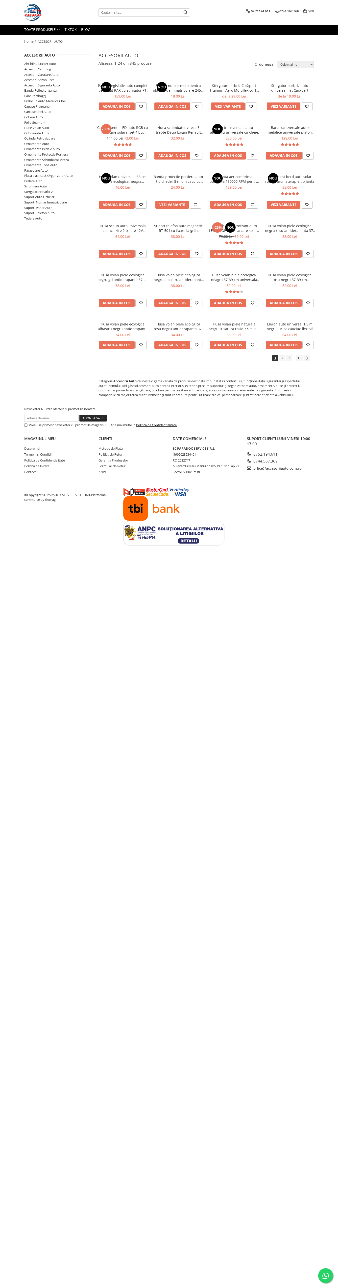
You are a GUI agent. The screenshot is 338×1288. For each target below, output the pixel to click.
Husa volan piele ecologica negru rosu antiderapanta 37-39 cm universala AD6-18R (289, 228)
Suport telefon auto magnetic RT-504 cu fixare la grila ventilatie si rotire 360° (178, 228)
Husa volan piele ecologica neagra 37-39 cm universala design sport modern (234, 277)
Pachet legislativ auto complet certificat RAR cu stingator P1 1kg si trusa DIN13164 (122, 88)
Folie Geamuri (34, 122)
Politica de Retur (110, 454)
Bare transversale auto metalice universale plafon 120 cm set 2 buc (290, 130)
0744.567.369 (265, 461)
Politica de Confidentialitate (156, 425)
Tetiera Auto (33, 218)
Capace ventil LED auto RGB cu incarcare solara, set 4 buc (122, 130)
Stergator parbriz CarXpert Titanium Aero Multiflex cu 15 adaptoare (234, 88)
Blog (85, 29)
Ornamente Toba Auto (40, 165)
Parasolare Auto (36, 170)
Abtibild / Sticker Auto (40, 63)
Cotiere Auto (33, 117)
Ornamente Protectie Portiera (46, 154)
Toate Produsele (40, 29)
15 (299, 358)
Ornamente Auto (36, 143)
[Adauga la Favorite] (141, 106)
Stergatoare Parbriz (38, 191)
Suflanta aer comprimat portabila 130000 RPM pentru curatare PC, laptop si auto (234, 179)
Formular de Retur (111, 466)
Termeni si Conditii (37, 454)
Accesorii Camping (37, 69)
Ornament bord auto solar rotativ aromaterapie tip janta (289, 179)
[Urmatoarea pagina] (307, 358)
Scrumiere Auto (35, 186)
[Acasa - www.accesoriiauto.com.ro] (49, 12)
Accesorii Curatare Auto (41, 74)
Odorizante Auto (36, 133)
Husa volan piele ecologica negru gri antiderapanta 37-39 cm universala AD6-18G (122, 277)
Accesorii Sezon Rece (39, 80)
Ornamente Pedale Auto (42, 149)
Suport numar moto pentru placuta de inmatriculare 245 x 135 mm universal (178, 88)
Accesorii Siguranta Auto (42, 85)
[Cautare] (185, 12)
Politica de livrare (36, 466)
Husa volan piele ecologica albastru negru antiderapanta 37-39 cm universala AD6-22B (122, 326)
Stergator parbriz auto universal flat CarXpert (289, 88)
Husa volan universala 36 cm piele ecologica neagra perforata (122, 179)
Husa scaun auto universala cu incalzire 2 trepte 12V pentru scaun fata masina (123, 228)
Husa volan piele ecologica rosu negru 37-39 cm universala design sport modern (290, 277)
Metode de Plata (110, 448)
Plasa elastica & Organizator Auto (48, 175)
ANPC (102, 472)
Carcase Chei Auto (37, 111)
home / (30, 41)
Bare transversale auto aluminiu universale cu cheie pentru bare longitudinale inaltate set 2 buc (234, 130)
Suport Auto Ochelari (39, 197)
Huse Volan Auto (36, 127)
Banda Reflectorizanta (40, 90)
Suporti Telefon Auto (39, 213)
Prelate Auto (33, 181)
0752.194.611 (265, 454)
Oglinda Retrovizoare (39, 138)
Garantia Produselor (113, 460)
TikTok (71, 29)
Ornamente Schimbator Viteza (46, 160)
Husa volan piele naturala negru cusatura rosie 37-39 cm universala (234, 326)
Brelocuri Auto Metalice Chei (45, 101)
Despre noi (32, 448)
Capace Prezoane (36, 106)
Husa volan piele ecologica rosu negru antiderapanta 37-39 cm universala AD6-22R (178, 326)
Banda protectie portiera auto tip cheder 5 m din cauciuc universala (178, 179)
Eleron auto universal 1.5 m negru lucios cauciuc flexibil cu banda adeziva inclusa (290, 326)
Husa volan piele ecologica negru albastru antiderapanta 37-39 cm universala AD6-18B (178, 277)
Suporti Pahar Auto (38, 207)
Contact (30, 472)
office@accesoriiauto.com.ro (277, 468)
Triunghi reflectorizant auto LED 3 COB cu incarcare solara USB (234, 228)
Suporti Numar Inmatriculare (45, 202)
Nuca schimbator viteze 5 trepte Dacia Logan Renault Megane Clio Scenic (178, 130)
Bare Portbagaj (35, 96)
